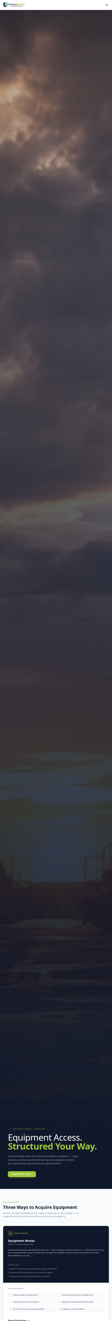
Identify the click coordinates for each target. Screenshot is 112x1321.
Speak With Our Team (20, 1174)
